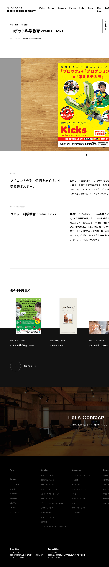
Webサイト (14, 494)
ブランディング (15, 484)
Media (81, 8)
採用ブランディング (47, 480)
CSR (73, 503)
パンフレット (14, 503)
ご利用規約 (75, 512)
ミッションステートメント (81, 475)
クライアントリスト (78, 498)
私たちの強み (76, 485)
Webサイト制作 (46, 512)
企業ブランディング (47, 475)
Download (105, 26)
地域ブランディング (47, 498)
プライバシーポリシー (79, 508)
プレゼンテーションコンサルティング (53, 526)
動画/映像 (13, 498)
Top (11, 38)
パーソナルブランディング (50, 494)
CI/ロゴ (12, 489)
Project (72, 8)
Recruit (91, 8)
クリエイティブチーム (79, 489)
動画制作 (44, 522)
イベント (75, 494)
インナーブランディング (49, 489)
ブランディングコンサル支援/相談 (52, 503)
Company (62, 8)
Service (51, 8)
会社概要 (75, 480)
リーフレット (14, 512)
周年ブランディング (47, 485)
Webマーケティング (47, 517)
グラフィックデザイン (48, 508)
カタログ (13, 507)
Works (42, 8)
